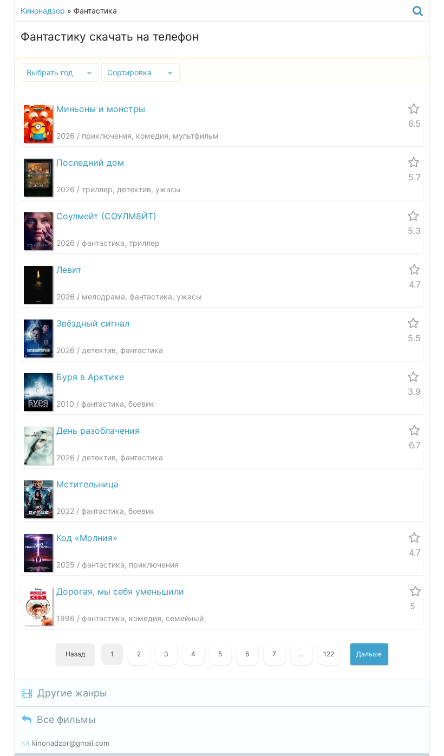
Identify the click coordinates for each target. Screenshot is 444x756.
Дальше (369, 654)
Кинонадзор (43, 10)
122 (328, 654)
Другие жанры (72, 693)
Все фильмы (66, 719)
